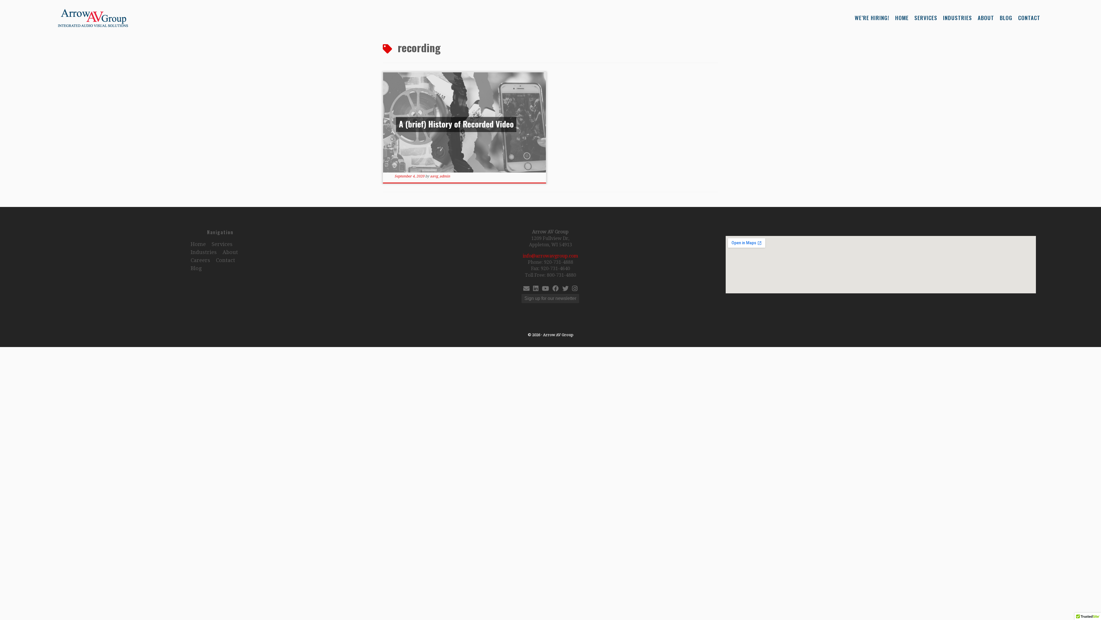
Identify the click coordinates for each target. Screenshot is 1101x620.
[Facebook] (556, 289)
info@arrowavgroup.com (550, 256)
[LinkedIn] (535, 289)
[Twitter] (565, 289)
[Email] (526, 289)
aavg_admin (440, 176)
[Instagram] (574, 289)
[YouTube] (545, 289)
